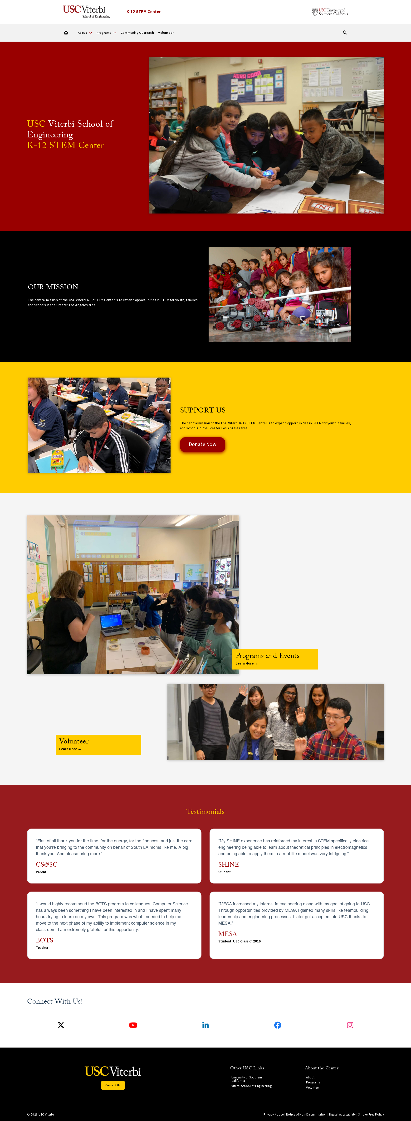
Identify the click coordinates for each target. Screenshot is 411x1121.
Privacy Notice (274, 1114)
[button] (275, 659)
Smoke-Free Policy (371, 1114)
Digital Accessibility (342, 1114)
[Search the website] (345, 32)
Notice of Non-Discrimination (306, 1114)
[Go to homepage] (66, 32)
